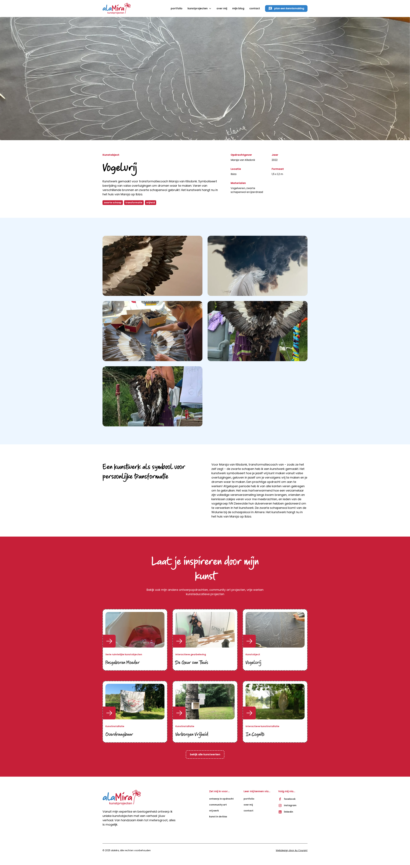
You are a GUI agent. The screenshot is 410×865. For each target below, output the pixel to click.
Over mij (248, 804)
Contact (254, 8)
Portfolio (176, 8)
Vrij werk (214, 810)
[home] (116, 8)
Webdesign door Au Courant (292, 850)
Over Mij (222, 8)
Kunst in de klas (218, 816)
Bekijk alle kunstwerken (205, 754)
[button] (199, 8)
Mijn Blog (238, 8)
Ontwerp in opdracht (221, 798)
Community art (218, 804)
